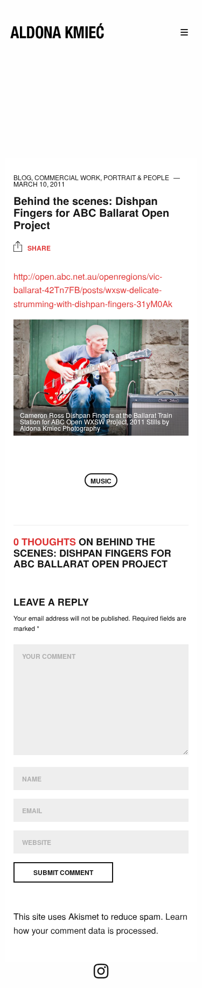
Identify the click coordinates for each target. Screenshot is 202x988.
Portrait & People (136, 177)
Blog (22, 177)
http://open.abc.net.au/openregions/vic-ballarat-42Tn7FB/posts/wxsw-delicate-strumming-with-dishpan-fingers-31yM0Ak (92, 290)
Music (101, 481)
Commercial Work (67, 177)
